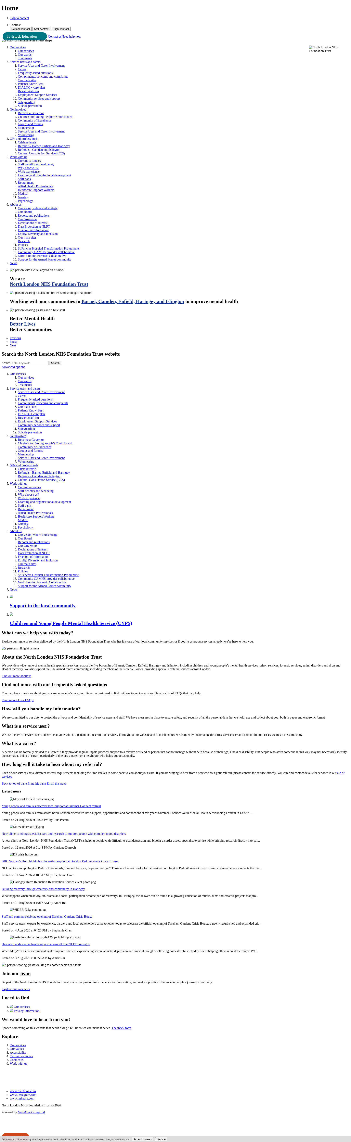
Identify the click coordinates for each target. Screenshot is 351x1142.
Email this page (56, 783)
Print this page (37, 783)
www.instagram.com (23, 1094)
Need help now (71, 36)
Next (13, 345)
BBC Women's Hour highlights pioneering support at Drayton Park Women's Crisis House (60, 861)
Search (6, 363)
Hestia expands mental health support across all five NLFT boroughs (46, 944)
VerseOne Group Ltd (31, 1112)
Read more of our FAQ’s (18, 700)
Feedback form (121, 1028)
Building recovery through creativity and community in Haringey (43, 889)
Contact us (55, 36)
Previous (15, 338)
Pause (13, 341)
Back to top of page (14, 783)
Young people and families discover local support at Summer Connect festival (51, 806)
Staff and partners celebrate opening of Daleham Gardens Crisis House (47, 916)
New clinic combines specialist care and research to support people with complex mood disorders (64, 833)
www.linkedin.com (22, 1098)
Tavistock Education (22, 36)
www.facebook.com (23, 1091)
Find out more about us (16, 676)
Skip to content (19, 18)
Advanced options (13, 367)
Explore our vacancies (16, 989)
